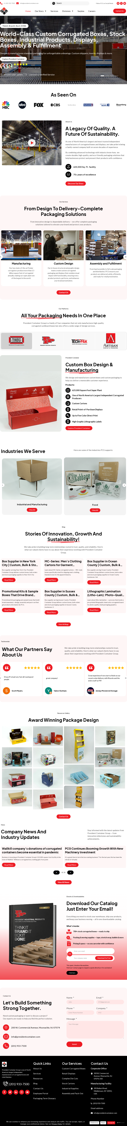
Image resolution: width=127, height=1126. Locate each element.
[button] (102, 75)
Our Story (39, 11)
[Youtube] (27, 1092)
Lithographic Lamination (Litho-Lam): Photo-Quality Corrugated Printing (106, 595)
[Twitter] (10, 1092)
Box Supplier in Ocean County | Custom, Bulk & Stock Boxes (103, 564)
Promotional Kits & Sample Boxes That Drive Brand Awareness (20, 595)
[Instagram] (121, 3)
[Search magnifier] (53, 3)
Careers (91, 11)
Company (101, 1008)
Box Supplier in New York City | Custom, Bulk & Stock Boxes (20, 564)
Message (71, 1019)
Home (28, 11)
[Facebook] (124, 3)
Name (69, 998)
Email (99, 998)
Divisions (66, 11)
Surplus (81, 11)
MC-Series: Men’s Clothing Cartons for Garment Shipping (63, 564)
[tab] (16, 341)
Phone (69, 1008)
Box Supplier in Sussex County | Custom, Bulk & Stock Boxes (61, 595)
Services (54, 11)
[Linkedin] (118, 3)
